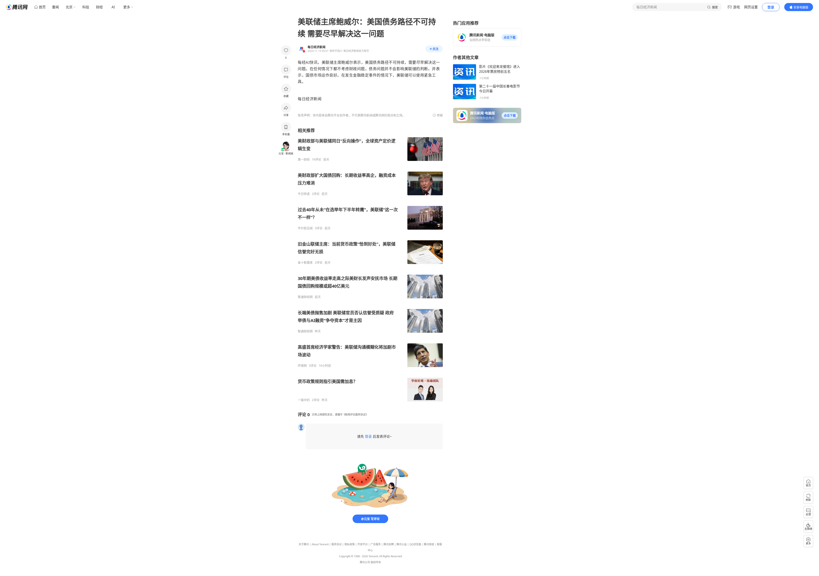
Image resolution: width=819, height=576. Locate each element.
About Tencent (320, 544)
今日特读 (304, 193)
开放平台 (362, 544)
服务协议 (336, 544)
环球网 (302, 365)
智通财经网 (305, 296)
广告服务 (375, 544)
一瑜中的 (304, 399)
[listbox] (370, 264)
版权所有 (376, 562)
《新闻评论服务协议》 (355, 414)
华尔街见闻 (305, 228)
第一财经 (304, 159)
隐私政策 (349, 544)
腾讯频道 (429, 544)
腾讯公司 (365, 562)
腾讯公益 (401, 544)
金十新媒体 (305, 262)
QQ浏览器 (415, 544)
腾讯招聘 (388, 544)
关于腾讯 (304, 544)
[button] (509, 37)
